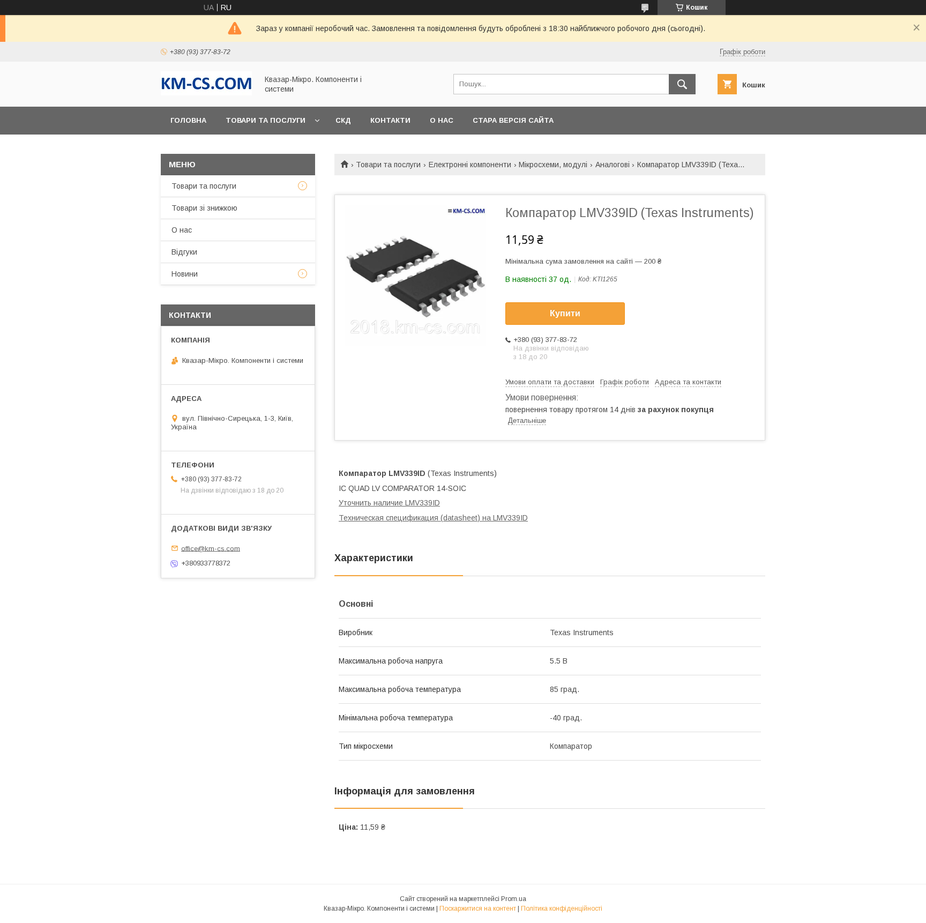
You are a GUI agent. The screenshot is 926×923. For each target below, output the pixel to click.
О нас (441, 120)
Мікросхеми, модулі (553, 164)
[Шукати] (682, 84)
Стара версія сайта (513, 120)
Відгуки (184, 252)
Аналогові (612, 164)
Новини (184, 274)
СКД (343, 120)
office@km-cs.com (210, 548)
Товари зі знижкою (204, 208)
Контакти (390, 120)
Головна (188, 120)
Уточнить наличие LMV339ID (389, 502)
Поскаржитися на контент (477, 908)
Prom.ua (513, 899)
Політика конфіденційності (561, 908)
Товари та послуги (265, 120)
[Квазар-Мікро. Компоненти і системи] (206, 92)
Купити (565, 313)
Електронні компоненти (470, 164)
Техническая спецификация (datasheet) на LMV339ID (433, 517)
